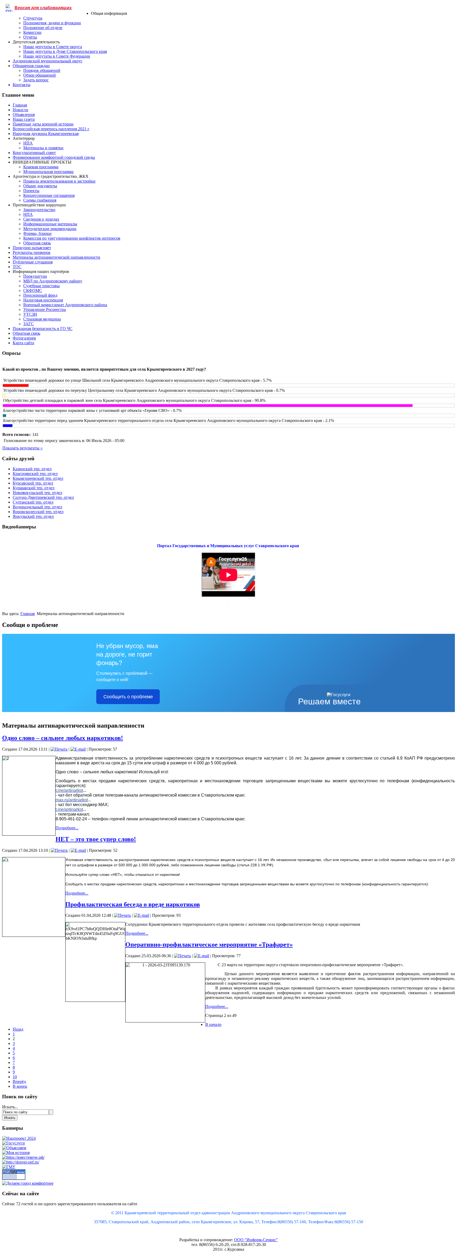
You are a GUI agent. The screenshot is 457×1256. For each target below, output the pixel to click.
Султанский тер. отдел (33, 502)
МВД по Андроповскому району (52, 281)
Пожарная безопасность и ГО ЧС (42, 328)
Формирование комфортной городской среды (54, 157)
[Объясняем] (14, 1148)
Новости (20, 110)
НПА (28, 143)
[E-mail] (78, 749)
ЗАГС (28, 324)
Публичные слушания (33, 262)
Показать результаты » (22, 448)
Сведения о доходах (41, 219)
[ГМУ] (8, 1167)
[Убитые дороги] (20, 1162)
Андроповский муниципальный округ (48, 61)
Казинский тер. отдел (32, 469)
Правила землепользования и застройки (59, 181)
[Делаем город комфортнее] (27, 1183)
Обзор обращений (39, 75)
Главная (20, 105)
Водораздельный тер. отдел (37, 507)
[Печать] (59, 749)
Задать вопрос (36, 80)
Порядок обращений (41, 70)
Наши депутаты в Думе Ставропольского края (65, 51)
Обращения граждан (31, 65)
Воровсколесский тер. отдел (38, 511)
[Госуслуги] (13, 1143)
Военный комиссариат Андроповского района (65, 305)
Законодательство (39, 209)
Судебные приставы (41, 285)
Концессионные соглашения (49, 195)
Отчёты (30, 37)
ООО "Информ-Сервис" (256, 1240)
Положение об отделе (42, 27)
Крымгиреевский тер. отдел (38, 478)
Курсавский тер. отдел (33, 483)
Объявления (24, 114)
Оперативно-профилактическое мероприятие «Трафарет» (209, 944)
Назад (18, 1029)
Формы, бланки (37, 233)
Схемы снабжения (39, 200)
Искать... (10, 1107)
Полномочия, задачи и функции (52, 23)
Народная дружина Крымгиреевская (46, 133)
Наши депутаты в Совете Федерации (56, 56)
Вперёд (19, 1081)
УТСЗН (30, 314)
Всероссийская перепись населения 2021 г (51, 129)
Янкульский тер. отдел (33, 516)
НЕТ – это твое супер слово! (96, 839)
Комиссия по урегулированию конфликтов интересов (71, 238)
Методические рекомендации (49, 228)
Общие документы (40, 186)
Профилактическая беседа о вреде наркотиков (132, 904)
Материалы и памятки (43, 148)
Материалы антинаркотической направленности (56, 257)
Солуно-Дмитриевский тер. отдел (43, 497)
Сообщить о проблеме (128, 696)
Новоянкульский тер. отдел (37, 492)
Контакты (21, 84)
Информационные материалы (50, 224)
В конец (20, 1086)
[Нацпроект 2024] (19, 1138)
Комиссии (32, 32)
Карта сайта (23, 343)
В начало (213, 1024)
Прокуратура (35, 276)
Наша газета (24, 119)
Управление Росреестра (44, 309)
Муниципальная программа (48, 171)
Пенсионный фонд (40, 295)
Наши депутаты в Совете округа (52, 46)
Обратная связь (37, 243)
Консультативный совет (34, 152)
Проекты (31, 190)
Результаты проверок (32, 252)
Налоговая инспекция (43, 300)
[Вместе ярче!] (23, 1157)
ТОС (17, 266)
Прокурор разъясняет (32, 247)
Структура (32, 18)
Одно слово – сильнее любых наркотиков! (62, 737)
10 (15, 1076)
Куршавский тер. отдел (33, 488)
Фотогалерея (24, 338)
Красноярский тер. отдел (35, 473)
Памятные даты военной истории (43, 124)
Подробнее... (67, 828)
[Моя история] (16, 1152)
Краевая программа (40, 167)
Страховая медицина (42, 319)
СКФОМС (32, 290)
